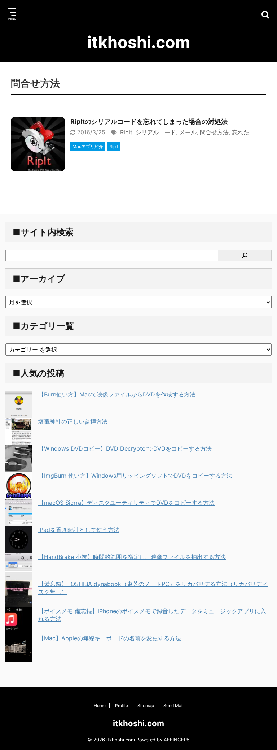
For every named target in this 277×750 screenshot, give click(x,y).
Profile (121, 705)
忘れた (240, 132)
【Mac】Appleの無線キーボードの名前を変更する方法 (109, 638)
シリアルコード (156, 132)
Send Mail (173, 705)
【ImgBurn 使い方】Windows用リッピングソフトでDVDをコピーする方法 (135, 475)
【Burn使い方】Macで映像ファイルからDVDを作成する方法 (116, 394)
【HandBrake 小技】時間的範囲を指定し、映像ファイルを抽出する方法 (132, 556)
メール (188, 132)
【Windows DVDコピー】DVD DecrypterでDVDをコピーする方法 (125, 448)
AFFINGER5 (177, 739)
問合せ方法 (214, 132)
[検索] (245, 255)
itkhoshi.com (138, 42)
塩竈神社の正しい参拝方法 (72, 421)
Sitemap (145, 705)
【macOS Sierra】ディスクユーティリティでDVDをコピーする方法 (126, 502)
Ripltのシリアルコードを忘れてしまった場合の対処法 (149, 121)
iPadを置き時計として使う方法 (78, 529)
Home (100, 705)
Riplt (126, 132)
